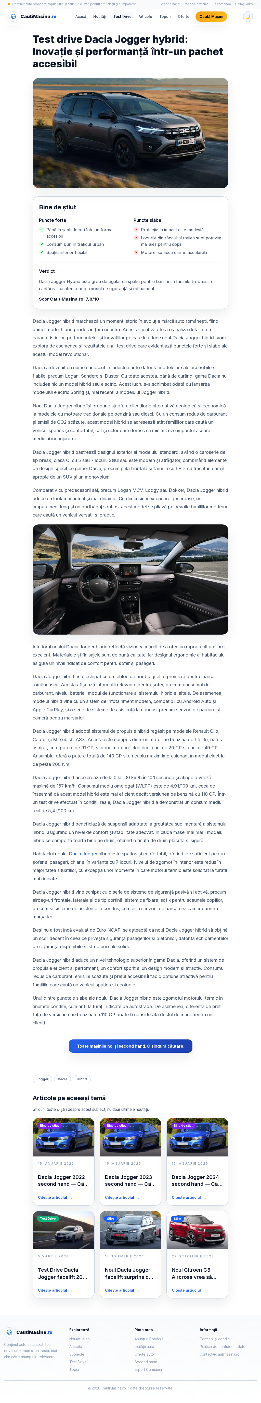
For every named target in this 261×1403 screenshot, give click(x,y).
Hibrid (82, 1079)
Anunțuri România (149, 1339)
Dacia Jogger (83, 853)
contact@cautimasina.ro (220, 1354)
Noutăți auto (79, 1339)
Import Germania (196, 4)
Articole (145, 16)
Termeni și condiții (215, 1339)
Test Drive (122, 16)
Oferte (183, 16)
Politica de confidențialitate (222, 1346)
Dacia (62, 1079)
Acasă (80, 16)
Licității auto (244, 4)
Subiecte (76, 1354)
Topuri (165, 16)
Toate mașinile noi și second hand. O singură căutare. (130, 1046)
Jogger (42, 1079)
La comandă (222, 4)
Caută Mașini (211, 16)
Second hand (170, 4)
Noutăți (99, 16)
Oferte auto (144, 1354)
